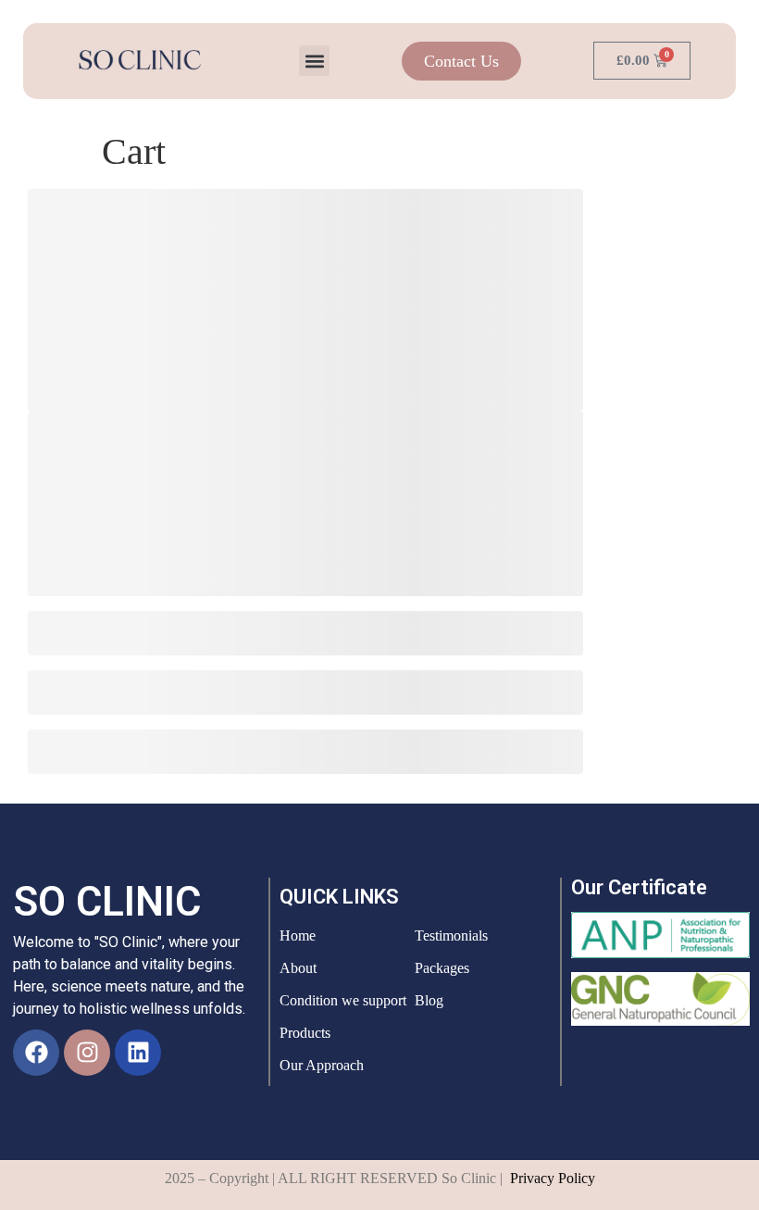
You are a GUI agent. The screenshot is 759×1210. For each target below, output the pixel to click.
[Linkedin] (138, 1052)
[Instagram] (87, 1052)
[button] (314, 60)
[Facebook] (36, 1052)
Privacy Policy (552, 1178)
